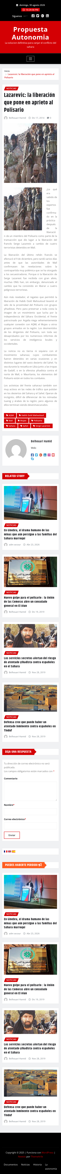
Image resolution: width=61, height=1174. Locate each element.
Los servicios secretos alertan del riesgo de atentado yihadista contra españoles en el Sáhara (30, 662)
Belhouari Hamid (17, 117)
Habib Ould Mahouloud (32, 415)
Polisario (38, 420)
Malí (11, 420)
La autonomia (51, 1166)
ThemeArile (37, 1156)
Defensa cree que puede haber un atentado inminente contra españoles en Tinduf (30, 726)
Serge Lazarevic (43, 425)
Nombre (9, 805)
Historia (37, 1164)
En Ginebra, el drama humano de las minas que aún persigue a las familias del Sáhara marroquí (30, 534)
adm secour (15, 544)
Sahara (12, 425)
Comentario (10, 778)
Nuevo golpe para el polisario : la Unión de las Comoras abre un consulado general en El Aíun (29, 601)
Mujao (23, 420)
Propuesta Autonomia (30, 33)
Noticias (25, 1164)
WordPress (47, 1152)
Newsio (22, 1156)
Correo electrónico (15, 819)
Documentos (11, 1164)
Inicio (7, 71)
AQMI (11, 415)
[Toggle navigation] (30, 59)
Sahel (25, 425)
